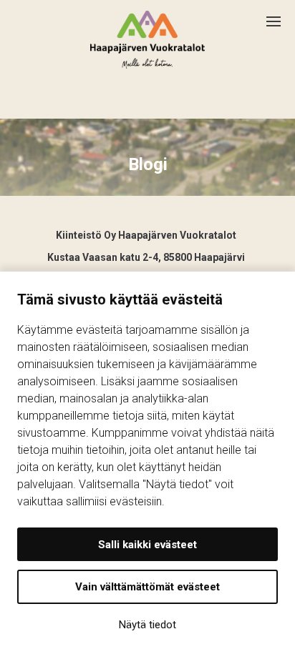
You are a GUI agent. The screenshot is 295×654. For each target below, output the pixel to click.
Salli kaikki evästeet (147, 544)
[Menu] (280, 15)
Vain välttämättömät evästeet (147, 586)
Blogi (148, 164)
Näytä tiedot (147, 624)
